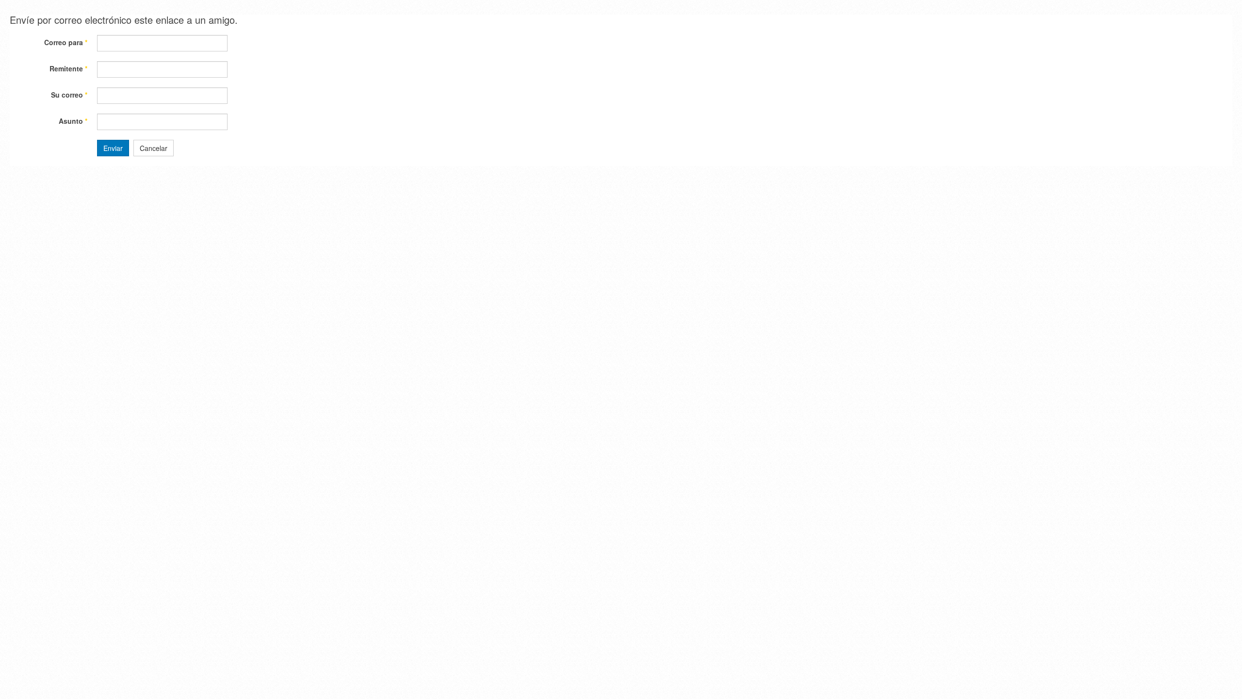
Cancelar (153, 148)
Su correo (69, 95)
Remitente (68, 68)
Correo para (65, 42)
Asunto (73, 121)
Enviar (113, 148)
